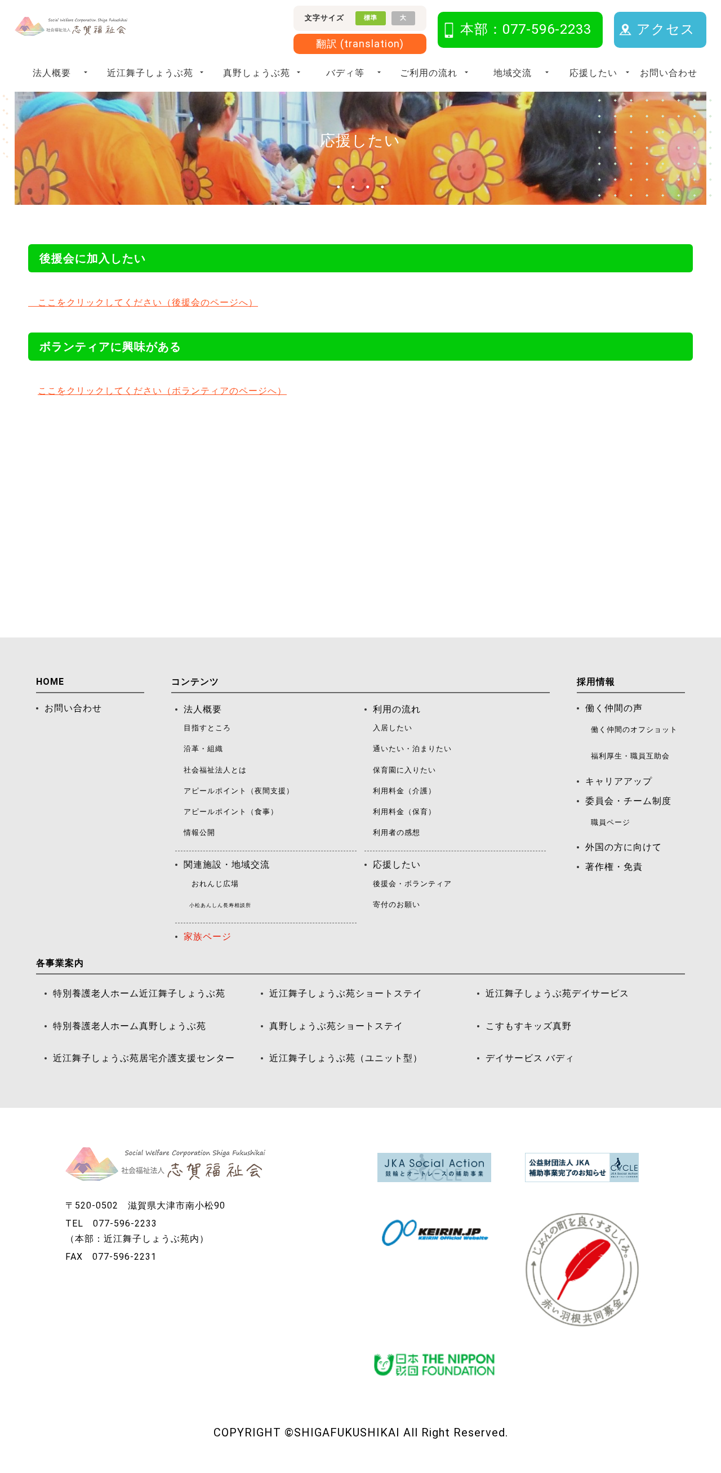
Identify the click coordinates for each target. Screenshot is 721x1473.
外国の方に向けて (623, 847)
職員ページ (610, 822)
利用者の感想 (396, 832)
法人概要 (52, 73)
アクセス (666, 29)
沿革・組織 (203, 748)
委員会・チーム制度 (628, 801)
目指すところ (207, 728)
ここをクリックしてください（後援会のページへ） (143, 302)
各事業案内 (60, 963)
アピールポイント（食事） (231, 811)
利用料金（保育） (404, 811)
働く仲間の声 (614, 708)
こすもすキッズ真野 (529, 1026)
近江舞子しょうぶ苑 (150, 73)
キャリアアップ (618, 781)
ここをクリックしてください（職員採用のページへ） (153, 607)
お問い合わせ (668, 73)
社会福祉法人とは (215, 770)
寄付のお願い (396, 904)
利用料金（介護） (404, 791)
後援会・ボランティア (412, 883)
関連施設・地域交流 (227, 864)
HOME (50, 681)
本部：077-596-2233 (525, 29)
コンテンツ (195, 681)
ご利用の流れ (428, 73)
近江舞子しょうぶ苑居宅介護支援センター (144, 1058)
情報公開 (199, 832)
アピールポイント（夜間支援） (239, 791)
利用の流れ (397, 709)
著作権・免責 (614, 866)
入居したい (392, 728)
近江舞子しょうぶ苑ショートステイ (345, 993)
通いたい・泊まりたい (412, 748)
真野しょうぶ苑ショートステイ (336, 1026)
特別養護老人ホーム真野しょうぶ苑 (129, 1026)
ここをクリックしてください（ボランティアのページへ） (162, 390)
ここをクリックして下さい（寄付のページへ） (138, 519)
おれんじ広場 (215, 883)
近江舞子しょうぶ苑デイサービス (557, 993)
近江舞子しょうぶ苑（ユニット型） (345, 1058)
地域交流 (512, 73)
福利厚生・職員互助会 (630, 756)
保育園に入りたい (404, 770)
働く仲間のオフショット (634, 729)
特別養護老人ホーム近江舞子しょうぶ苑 (139, 993)
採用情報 (596, 681)
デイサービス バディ (530, 1058)
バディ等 (345, 73)
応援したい (593, 73)
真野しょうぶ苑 (256, 73)
